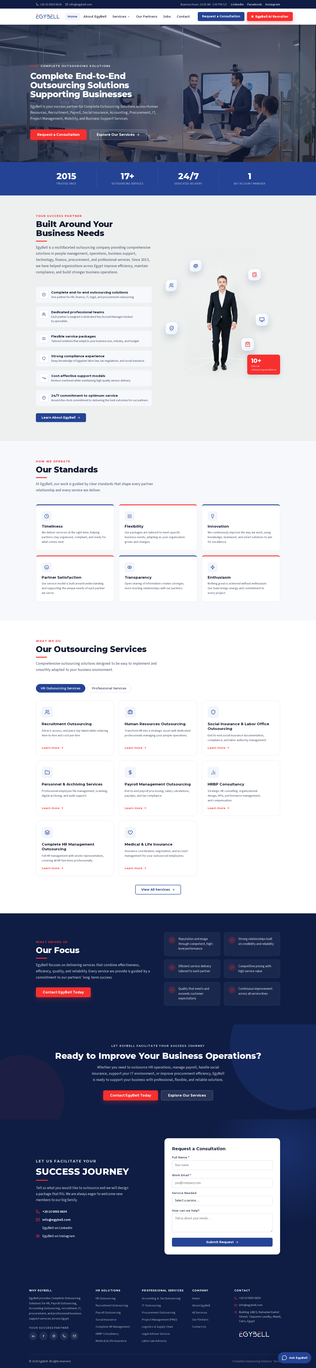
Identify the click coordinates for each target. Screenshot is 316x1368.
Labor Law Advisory (154, 1341)
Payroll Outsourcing (108, 1312)
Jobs (167, 16)
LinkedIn (237, 4)
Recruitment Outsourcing (112, 1305)
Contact (183, 16)
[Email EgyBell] (74, 1336)
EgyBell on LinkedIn (57, 1227)
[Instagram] (54, 1336)
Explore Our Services (116, 135)
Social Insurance (106, 1320)
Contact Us (199, 1327)
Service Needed (184, 1193)
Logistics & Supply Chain (157, 1327)
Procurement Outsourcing (158, 1312)
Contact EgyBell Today (63, 992)
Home (72, 16)
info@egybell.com (80, 4)
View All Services (155, 889)
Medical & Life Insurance (111, 1341)
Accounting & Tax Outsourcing (161, 1298)
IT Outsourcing (151, 1305)
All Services (199, 1312)
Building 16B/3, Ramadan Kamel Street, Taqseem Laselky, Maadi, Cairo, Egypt (260, 1316)
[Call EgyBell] (64, 1336)
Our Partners (146, 16)
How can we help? (185, 1210)
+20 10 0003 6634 (50, 4)
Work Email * (181, 1175)
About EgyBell (94, 16)
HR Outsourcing (106, 1298)
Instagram (272, 4)
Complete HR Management (113, 1327)
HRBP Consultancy (107, 1334)
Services (119, 16)
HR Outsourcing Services (60, 688)
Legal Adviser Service (156, 1334)
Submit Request (220, 1242)
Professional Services (109, 688)
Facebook (254, 4)
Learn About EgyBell (58, 417)
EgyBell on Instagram (58, 1236)
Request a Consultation (221, 16)
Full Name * (180, 1157)
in (33, 1336)
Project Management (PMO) (159, 1320)
